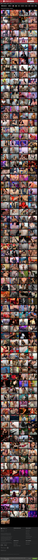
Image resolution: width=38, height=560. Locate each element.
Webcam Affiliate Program (17, 545)
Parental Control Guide (29, 536)
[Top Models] (13, 1)
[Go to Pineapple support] (8, 548)
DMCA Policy (27, 533)
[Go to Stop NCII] (3, 550)
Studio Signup (15, 544)
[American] (13, 6)
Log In (36, 1)
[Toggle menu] (1, 1)
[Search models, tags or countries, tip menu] (36, 3)
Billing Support (28, 544)
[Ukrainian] (16, 6)
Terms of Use (27, 531)
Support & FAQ (28, 542)
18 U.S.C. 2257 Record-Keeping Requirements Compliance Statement (10, 554)
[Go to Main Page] (7, 1)
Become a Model (16, 542)
